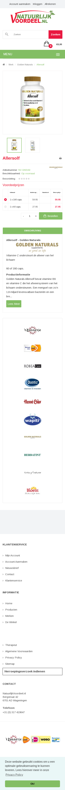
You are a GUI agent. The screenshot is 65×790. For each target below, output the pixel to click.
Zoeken (55, 34)
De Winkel (11, 622)
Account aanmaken (19, 4)
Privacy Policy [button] (14, 774)
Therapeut (11, 644)
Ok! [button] (33, 783)
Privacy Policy (13, 657)
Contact (9, 574)
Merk (11, 64)
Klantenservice (13, 580)
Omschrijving (32, 230)
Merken (9, 615)
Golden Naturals (25, 64)
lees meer (14, 303)
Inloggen (37, 4)
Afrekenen (50, 4)
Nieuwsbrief (12, 567)
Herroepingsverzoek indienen (25, 671)
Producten (11, 609)
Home (8, 603)
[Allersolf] (14, 145)
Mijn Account (12, 555)
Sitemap (10, 663)
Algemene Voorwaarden (19, 651)
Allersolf (40, 64)
